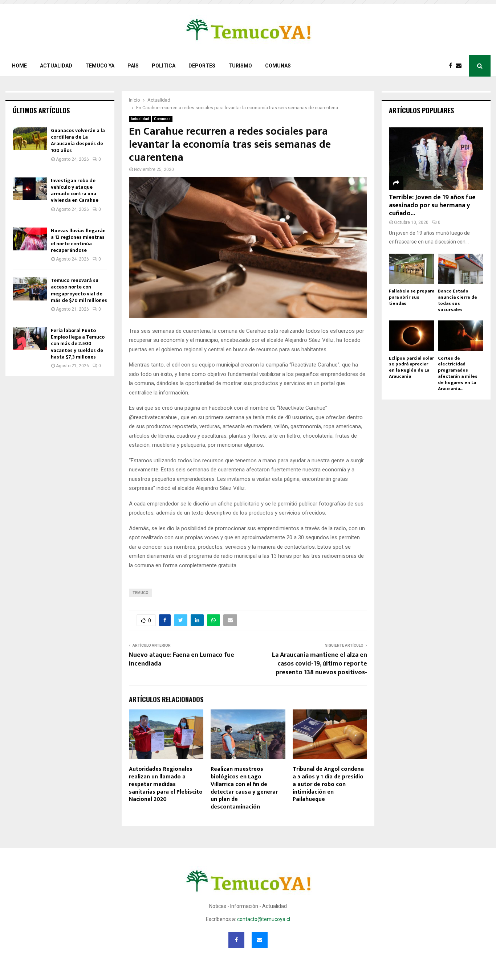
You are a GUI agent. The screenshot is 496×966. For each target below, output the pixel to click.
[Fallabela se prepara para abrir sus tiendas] (411, 269)
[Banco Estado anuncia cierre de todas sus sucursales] (460, 269)
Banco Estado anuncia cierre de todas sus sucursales (457, 300)
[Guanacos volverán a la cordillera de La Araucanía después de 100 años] (30, 138)
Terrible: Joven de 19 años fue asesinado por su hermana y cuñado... (432, 205)
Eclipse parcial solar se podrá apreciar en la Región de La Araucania (411, 367)
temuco (141, 593)
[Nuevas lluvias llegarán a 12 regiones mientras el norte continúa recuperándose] (30, 239)
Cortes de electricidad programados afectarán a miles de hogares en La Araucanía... (457, 373)
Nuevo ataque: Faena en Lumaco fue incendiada (181, 659)
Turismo (240, 66)
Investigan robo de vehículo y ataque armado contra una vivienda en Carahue (74, 190)
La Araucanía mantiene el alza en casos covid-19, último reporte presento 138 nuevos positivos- (319, 664)
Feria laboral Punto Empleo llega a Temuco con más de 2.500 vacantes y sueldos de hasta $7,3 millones (78, 343)
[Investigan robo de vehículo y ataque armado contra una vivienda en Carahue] (30, 188)
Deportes (201, 66)
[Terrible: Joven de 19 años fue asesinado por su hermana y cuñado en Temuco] (436, 158)
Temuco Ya (99, 66)
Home (19, 66)
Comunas (278, 66)
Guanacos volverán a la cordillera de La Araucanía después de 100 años (78, 140)
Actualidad (56, 66)
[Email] (460, 65)
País (133, 66)
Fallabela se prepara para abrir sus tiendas (411, 297)
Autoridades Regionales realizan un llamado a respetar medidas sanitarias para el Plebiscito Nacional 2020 (166, 784)
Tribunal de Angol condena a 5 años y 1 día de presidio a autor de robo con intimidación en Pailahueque (328, 784)
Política (163, 66)
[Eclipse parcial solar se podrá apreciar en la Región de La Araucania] (411, 335)
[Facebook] (452, 65)
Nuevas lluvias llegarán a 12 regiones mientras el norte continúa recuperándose (78, 240)
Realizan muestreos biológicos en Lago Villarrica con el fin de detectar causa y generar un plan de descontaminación (244, 788)
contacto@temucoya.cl (263, 919)
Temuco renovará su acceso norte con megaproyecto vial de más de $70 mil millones (79, 290)
